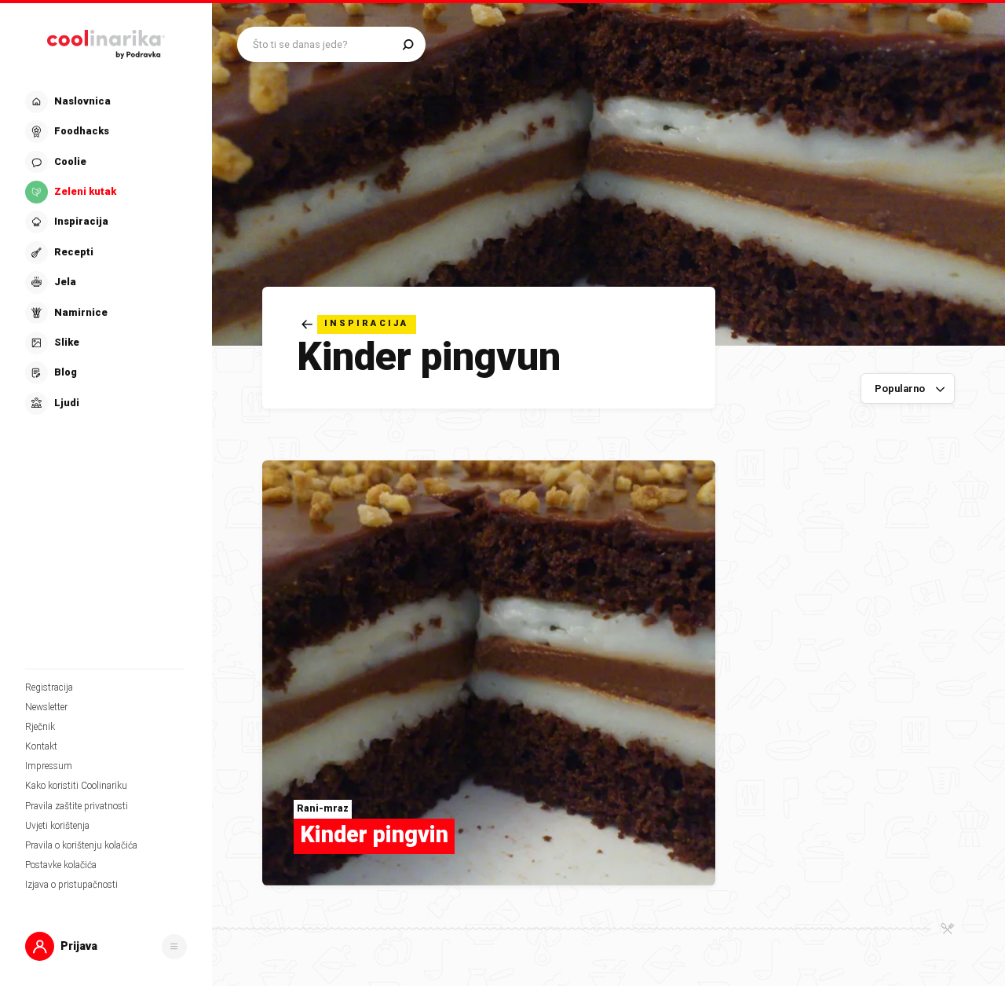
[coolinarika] (106, 41)
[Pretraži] (408, 44)
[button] (104, 252)
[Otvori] (174, 946)
